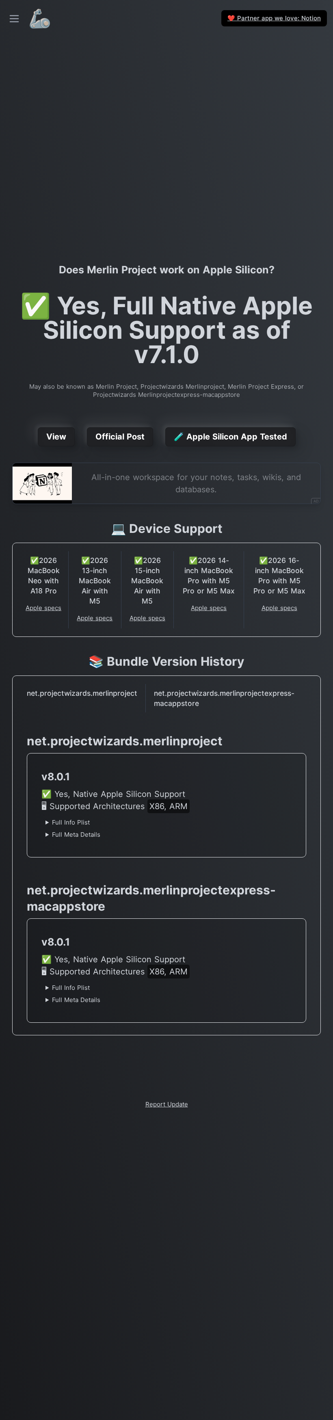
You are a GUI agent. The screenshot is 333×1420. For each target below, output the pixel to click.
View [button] (56, 437)
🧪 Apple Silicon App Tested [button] (230, 437)
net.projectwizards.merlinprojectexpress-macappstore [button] (224, 698)
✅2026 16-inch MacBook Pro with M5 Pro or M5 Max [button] (279, 575)
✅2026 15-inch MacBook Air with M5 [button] (147, 580)
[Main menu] (14, 19)
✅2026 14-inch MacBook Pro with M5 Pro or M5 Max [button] (209, 575)
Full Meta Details (76, 834)
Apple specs (43, 608)
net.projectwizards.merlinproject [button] (82, 693)
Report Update (166, 1104)
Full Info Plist (71, 822)
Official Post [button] (120, 437)
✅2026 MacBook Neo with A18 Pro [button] (44, 575)
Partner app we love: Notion (274, 18)
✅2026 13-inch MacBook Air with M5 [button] (95, 580)
